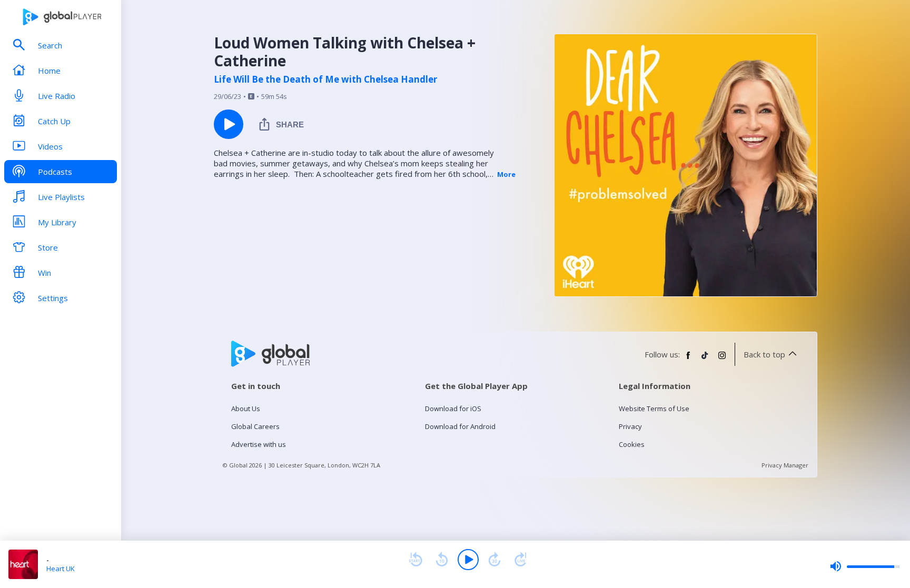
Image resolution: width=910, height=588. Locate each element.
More (506, 174)
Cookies (632, 444)
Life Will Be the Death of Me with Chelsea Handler (325, 79)
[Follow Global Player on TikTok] (705, 359)
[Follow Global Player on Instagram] (722, 359)
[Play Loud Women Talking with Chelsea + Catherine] (228, 124)
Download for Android (460, 426)
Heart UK (60, 568)
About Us (245, 408)
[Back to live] (520, 559)
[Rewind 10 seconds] (441, 559)
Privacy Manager (784, 465)
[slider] (864, 566)
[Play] (468, 559)
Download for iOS (453, 408)
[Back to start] (415, 559)
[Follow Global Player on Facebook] (688, 359)
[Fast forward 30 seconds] (494, 559)
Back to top (764, 354)
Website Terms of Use (654, 408)
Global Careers (255, 426)
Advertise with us (258, 444)
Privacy (630, 426)
